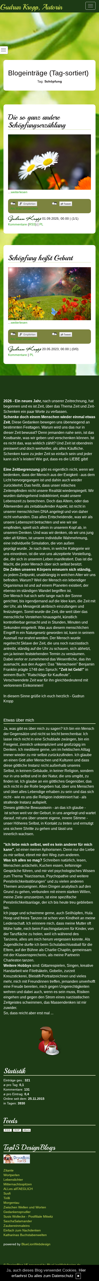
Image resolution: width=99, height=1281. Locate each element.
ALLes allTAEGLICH (18, 1189)
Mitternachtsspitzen (17, 1184)
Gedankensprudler (17, 1212)
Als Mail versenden (24, 208)
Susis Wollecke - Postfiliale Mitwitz (28, 1216)
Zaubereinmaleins (16, 1226)
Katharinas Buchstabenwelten (25, 1235)
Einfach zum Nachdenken (22, 1230)
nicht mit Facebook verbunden (13, 203)
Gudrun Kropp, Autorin (31, 7)
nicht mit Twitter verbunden (54, 203)
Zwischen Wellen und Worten (24, 1207)
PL (41, 224)
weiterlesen (19, 192)
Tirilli (6, 1198)
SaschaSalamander (17, 1221)
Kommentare (17, 224)
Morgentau (11, 1202)
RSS (32, 224)
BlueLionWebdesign (35, 1244)
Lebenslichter (13, 1179)
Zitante (8, 1170)
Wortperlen (11, 1175)
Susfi (7, 1193)
